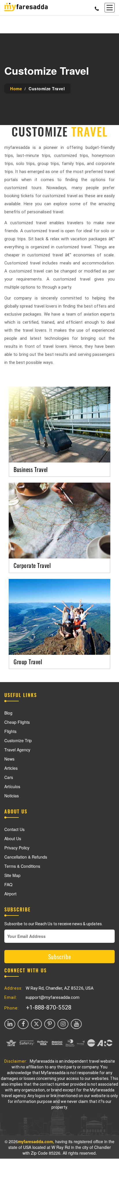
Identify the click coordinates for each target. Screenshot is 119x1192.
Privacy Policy (16, 848)
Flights (10, 731)
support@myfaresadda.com (52, 997)
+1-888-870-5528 (48, 1007)
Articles (11, 768)
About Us (12, 838)
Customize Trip (18, 740)
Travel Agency (17, 750)
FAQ (8, 884)
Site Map (12, 875)
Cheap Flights (17, 722)
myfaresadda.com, (36, 1141)
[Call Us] (97, 7)
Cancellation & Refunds (25, 857)
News (9, 759)
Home (16, 88)
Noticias (11, 795)
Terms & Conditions (22, 866)
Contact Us (14, 829)
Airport (10, 894)
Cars (8, 777)
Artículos (12, 786)
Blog (8, 713)
